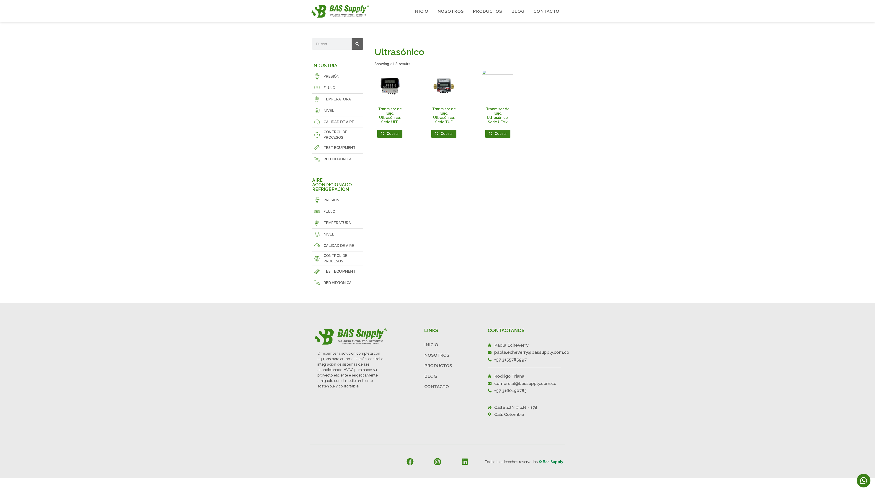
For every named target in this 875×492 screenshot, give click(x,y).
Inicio (420, 11)
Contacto (546, 11)
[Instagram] (437, 461)
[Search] (357, 44)
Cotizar (392, 133)
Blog (518, 11)
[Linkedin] (465, 461)
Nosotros (451, 11)
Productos (487, 11)
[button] (863, 480)
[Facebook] (410, 461)
